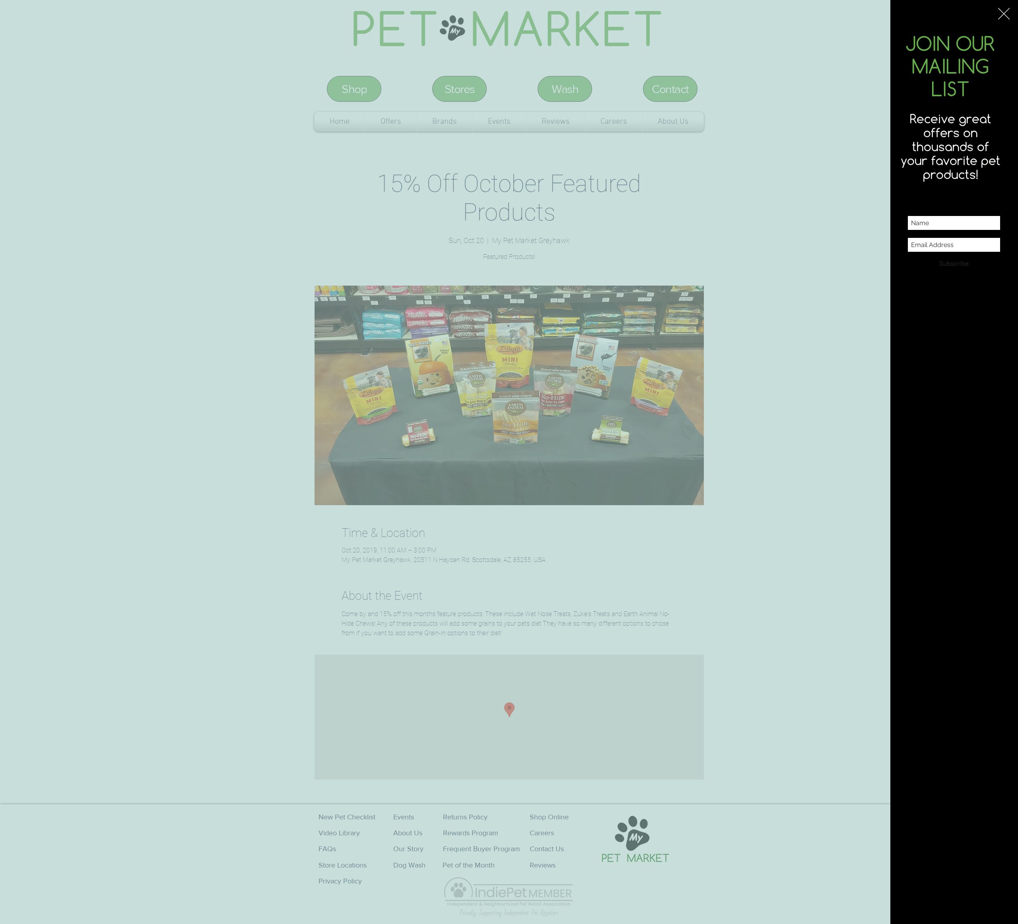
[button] (1004, 13)
